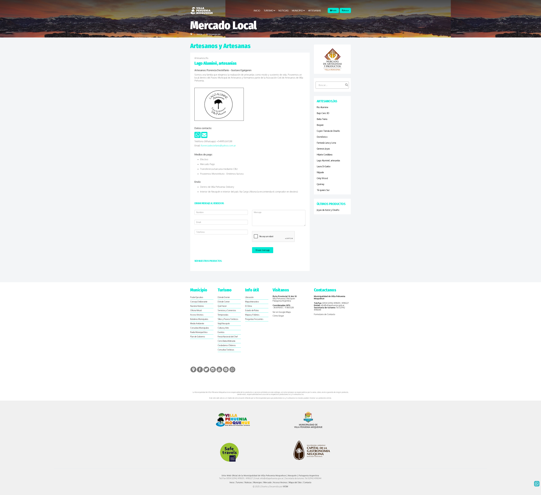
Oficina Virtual (196, 310)
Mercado (267, 482)
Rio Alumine (322, 107)
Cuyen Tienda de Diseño (328, 130)
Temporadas (223, 315)
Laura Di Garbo (324, 166)
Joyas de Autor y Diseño (328, 210)
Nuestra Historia (196, 306)
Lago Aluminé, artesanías (328, 160)
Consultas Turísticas (226, 349)
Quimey (320, 184)
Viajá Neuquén (224, 323)
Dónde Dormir (224, 297)
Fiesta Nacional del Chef (228, 336)
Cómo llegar (278, 316)
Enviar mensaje (263, 250)
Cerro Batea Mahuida (226, 341)
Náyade (320, 172)
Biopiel (320, 125)
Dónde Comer (224, 301)
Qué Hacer (222, 306)
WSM (285, 486)
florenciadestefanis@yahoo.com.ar (218, 145)
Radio (334, 10)
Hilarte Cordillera (324, 154)
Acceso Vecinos (196, 315)
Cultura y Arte (223, 328)
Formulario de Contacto (324, 314)
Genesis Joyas (323, 148)
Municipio (297, 10)
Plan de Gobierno (197, 336)
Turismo (268, 10)
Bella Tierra (322, 119)
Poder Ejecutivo (196, 297)
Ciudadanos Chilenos (227, 345)
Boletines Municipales (199, 319)
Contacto (307, 482)
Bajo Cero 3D (323, 113)
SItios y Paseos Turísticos (228, 319)
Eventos (221, 332)
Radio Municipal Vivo (198, 332)
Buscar (346, 10)
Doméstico (322, 136)
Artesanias (314, 10)
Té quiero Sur (323, 190)
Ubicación (249, 297)
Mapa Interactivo (252, 301)
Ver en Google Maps (282, 312)
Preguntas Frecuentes (254, 319)
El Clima (248, 306)
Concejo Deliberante (198, 301)
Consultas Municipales (199, 328)
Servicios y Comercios (227, 310)
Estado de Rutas (252, 310)
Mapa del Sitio (295, 482)
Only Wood (322, 178)
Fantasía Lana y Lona (326, 142)
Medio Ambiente (197, 323)
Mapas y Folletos (252, 315)
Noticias (283, 10)
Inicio (257, 10)
